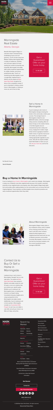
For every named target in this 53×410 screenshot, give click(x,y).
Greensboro (23, 346)
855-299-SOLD (42, 3)
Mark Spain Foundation (43, 346)
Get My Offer (39, 70)
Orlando (22, 351)
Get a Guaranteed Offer (26, 389)
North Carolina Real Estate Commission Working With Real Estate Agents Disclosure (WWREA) (26, 363)
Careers (40, 336)
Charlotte (28, 343)
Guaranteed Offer (42, 321)
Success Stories (41, 342)
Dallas (27, 358)
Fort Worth (22, 358)
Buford (28, 328)
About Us (40, 334)
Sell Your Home (41, 325)
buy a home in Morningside (20, 181)
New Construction (42, 327)
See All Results (7, 164)
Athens (22, 333)
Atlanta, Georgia (11, 47)
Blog (39, 344)
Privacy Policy (29, 406)
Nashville (22, 338)
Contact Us (26, 385)
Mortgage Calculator (43, 330)
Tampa (28, 351)
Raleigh (22, 343)
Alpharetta (22, 328)
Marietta (28, 331)
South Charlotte (28, 346)
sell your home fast (36, 143)
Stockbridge (29, 333)
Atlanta (22, 331)
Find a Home (41, 323)
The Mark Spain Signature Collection (44, 339)
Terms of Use (23, 406)
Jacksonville (23, 354)
